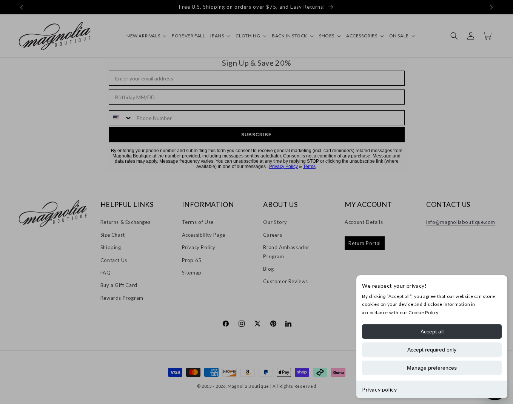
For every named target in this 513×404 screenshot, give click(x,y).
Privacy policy (379, 389)
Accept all (432, 331)
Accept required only (431, 350)
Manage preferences (432, 368)
